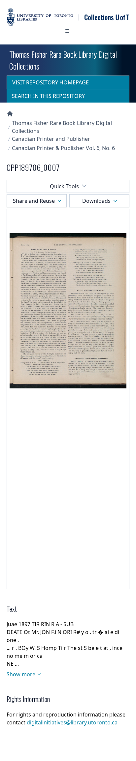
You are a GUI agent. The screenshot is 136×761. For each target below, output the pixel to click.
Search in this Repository (48, 96)
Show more (21, 674)
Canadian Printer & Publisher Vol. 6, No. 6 (63, 148)
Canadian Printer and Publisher (51, 138)
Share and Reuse (34, 200)
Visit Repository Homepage (50, 82)
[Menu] (68, 31)
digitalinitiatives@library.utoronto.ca (72, 722)
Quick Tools (64, 186)
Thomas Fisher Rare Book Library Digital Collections (62, 127)
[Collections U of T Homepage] (10, 113)
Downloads (96, 200)
